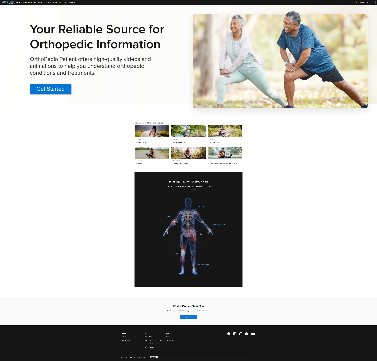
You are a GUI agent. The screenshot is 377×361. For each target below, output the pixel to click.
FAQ (167, 336)
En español (47, 2)
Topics (368, 2)
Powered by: (146, 357)
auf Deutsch (72, 2)
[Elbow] (174, 221)
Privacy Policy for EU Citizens (153, 340)
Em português (57, 2)
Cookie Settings (149, 348)
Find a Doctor (38, 2)
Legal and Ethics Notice (151, 344)
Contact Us (169, 340)
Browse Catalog (27, 2)
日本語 (65, 2)
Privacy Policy (148, 336)
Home (18, 2)
